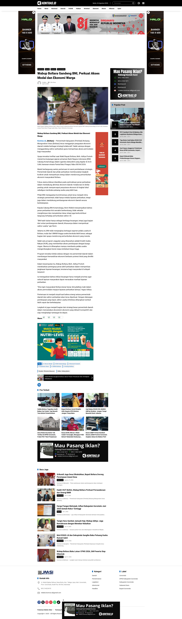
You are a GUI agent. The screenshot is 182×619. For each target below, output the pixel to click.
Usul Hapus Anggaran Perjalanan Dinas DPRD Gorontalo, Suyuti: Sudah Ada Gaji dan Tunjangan (131, 149)
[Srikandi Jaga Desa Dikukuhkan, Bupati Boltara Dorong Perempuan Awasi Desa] (46, 479)
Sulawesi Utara (44, 366)
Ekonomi (53, 69)
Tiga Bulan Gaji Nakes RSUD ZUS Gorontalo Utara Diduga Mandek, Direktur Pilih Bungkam (131, 141)
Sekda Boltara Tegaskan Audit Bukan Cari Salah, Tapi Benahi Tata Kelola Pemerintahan (47, 411)
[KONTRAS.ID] (46, 3)
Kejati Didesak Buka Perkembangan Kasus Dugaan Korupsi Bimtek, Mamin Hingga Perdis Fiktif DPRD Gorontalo (130, 157)
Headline (95, 588)
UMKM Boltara (57, 366)
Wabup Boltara (69, 366)
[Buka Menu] (143, 3)
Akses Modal (48, 364)
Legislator (95, 582)
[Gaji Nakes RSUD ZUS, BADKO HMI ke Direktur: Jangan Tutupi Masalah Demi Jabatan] (97, 400)
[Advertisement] (91, 50)
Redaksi (44, 82)
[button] (133, 3)
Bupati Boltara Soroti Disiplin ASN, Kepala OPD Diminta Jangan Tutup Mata (71, 411)
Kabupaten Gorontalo (126, 582)
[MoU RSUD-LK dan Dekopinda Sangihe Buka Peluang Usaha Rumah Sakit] (46, 540)
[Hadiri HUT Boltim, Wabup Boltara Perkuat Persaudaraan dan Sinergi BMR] (46, 494)
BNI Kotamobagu (61, 364)
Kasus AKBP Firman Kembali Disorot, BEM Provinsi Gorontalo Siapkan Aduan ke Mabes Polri (96, 435)
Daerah (47, 69)
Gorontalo (122, 575)
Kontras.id (41, 141)
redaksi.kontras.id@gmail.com (51, 593)
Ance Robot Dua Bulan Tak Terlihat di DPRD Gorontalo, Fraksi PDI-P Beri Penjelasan (47, 435)
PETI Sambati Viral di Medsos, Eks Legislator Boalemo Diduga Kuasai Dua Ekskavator (131, 133)
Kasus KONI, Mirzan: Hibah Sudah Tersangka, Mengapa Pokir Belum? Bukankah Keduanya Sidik (73, 435)
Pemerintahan (61, 69)
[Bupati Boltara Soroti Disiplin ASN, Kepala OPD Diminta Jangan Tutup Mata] (73, 400)
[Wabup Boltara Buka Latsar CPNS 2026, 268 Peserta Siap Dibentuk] (46, 555)
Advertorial (41, 69)
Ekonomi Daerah (75, 364)
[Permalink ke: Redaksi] (39, 83)
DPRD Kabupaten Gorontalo (128, 579)
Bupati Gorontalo (125, 588)
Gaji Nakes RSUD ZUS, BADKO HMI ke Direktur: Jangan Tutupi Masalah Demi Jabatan (96, 411)
